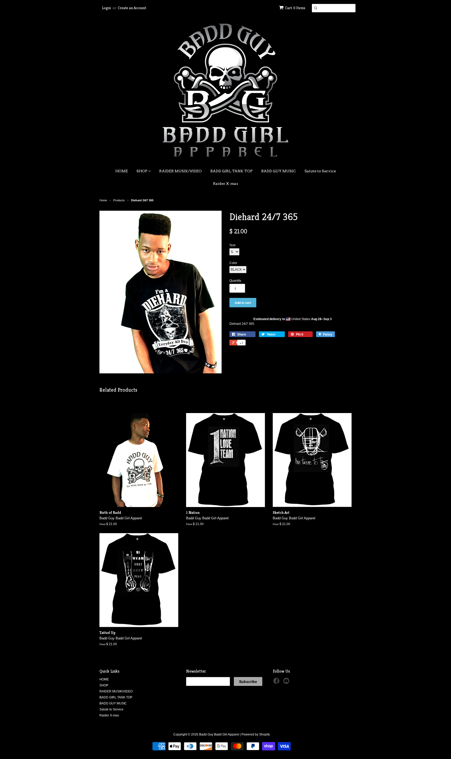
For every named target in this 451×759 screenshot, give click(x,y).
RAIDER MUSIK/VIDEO (180, 171)
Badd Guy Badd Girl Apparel (219, 734)
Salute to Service (320, 171)
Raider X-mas (225, 183)
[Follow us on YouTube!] (287, 682)
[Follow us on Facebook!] (277, 682)
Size (232, 245)
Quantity (235, 281)
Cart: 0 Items (295, 7)
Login (106, 7)
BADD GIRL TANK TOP (231, 171)
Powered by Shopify (255, 734)
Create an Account (132, 7)
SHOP (142, 171)
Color (233, 263)
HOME (121, 171)
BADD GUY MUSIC (278, 171)
